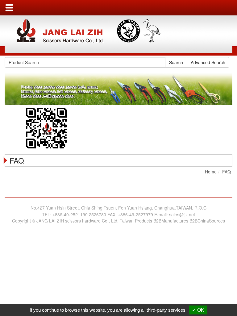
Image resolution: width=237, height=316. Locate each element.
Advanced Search (208, 62)
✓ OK (198, 310)
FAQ (226, 171)
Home (211, 171)
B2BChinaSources (207, 221)
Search (176, 62)
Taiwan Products (136, 221)
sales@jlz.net (182, 214)
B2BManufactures (170, 221)
